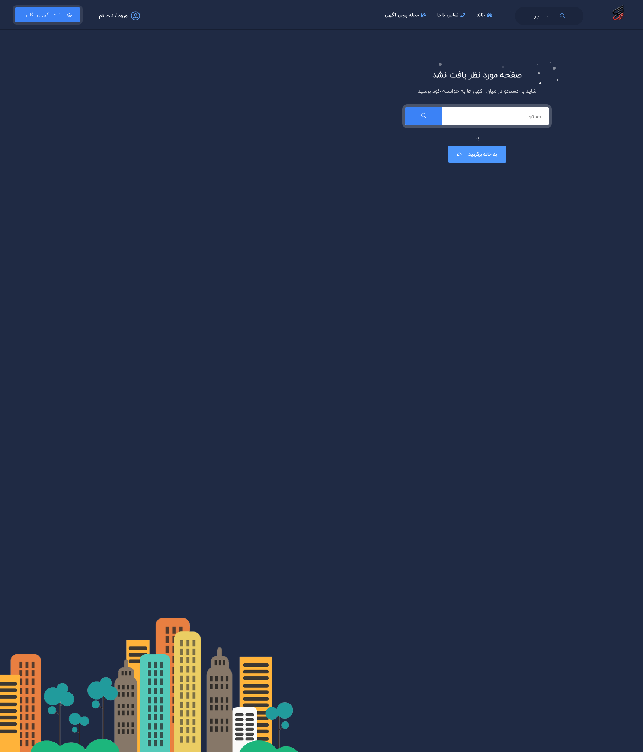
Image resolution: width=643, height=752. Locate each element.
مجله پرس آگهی (402, 15)
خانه (481, 15)
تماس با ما (447, 15)
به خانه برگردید (482, 154)
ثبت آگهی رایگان (43, 15)
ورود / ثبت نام (113, 16)
